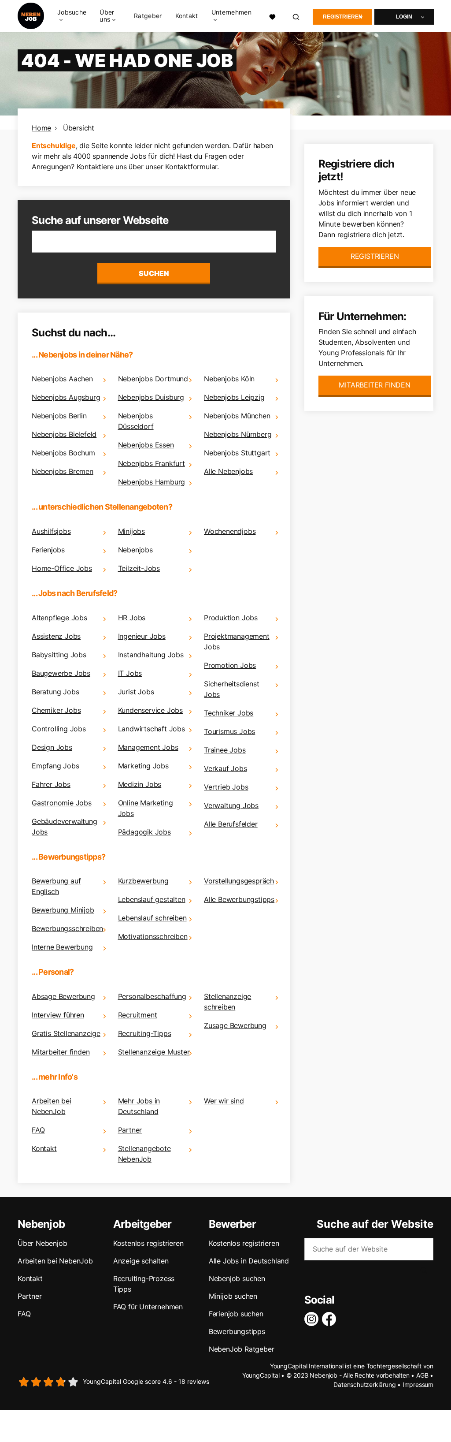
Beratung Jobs (55, 691)
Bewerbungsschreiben (67, 928)
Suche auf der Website (375, 1224)
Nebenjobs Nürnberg (237, 434)
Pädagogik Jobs (144, 831)
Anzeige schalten (141, 1260)
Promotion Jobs (230, 665)
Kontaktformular (191, 166)
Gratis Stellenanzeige (66, 1033)
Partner (130, 1129)
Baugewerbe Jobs (61, 673)
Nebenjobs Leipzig (234, 397)
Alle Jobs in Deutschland (249, 1260)
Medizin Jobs (140, 784)
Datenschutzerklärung (364, 1384)
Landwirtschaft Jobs (151, 728)
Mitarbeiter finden (60, 1051)
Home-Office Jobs (62, 568)
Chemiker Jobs (56, 710)
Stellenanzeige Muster (154, 1051)
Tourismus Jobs (229, 731)
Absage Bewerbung (63, 996)
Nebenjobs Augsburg (66, 397)
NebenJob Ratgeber (241, 1349)
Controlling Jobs (59, 728)
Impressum (418, 1384)
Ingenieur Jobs (142, 636)
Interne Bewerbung (62, 947)
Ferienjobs (48, 549)
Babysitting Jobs (59, 654)
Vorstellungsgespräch (239, 880)
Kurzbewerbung (143, 880)
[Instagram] (313, 1319)
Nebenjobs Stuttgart (237, 452)
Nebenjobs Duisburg (151, 397)
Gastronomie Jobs (62, 802)
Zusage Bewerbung (235, 1025)
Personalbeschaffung (152, 996)
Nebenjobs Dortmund (153, 378)
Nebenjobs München (237, 415)
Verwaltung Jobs (231, 805)
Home (41, 127)
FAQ (38, 1129)
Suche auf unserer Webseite (100, 220)
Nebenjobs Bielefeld (64, 434)
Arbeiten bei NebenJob (55, 1260)
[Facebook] (331, 1319)
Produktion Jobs (231, 617)
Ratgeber (148, 15)
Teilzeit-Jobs (139, 568)
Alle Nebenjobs (228, 471)
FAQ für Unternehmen (148, 1306)
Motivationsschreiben (153, 936)
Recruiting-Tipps (144, 1033)
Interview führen (58, 1014)
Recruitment (137, 1014)
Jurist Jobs (136, 691)
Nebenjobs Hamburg (151, 481)
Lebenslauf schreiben (152, 917)
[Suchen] (296, 16)
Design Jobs (52, 747)
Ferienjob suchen (236, 1313)
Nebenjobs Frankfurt (151, 463)
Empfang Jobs (55, 765)
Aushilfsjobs (51, 531)
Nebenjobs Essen (146, 444)
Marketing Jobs (143, 765)
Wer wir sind (224, 1100)
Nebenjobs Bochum (63, 452)
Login (404, 17)
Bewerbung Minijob (63, 909)
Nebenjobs (135, 549)
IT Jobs (130, 673)
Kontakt (186, 15)
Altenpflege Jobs (59, 617)
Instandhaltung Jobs (151, 654)
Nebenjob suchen (237, 1278)
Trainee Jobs (225, 749)
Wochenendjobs (229, 531)
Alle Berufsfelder (231, 824)
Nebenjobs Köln (229, 378)
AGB (422, 1375)
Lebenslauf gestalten (151, 899)
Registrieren (342, 17)
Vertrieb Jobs (226, 786)
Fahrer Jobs (51, 784)
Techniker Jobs (228, 712)
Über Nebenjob (42, 1243)
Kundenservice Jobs (150, 710)
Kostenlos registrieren (148, 1243)
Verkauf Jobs (225, 768)
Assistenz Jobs (56, 636)
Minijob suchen (233, 1296)
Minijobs (131, 531)
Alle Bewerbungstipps (239, 899)
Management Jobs (148, 747)
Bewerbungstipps (237, 1331)
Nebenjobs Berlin (59, 415)
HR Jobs (132, 617)
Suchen (154, 273)
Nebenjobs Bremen (62, 471)
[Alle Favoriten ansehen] (272, 16)
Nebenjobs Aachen (62, 378)
